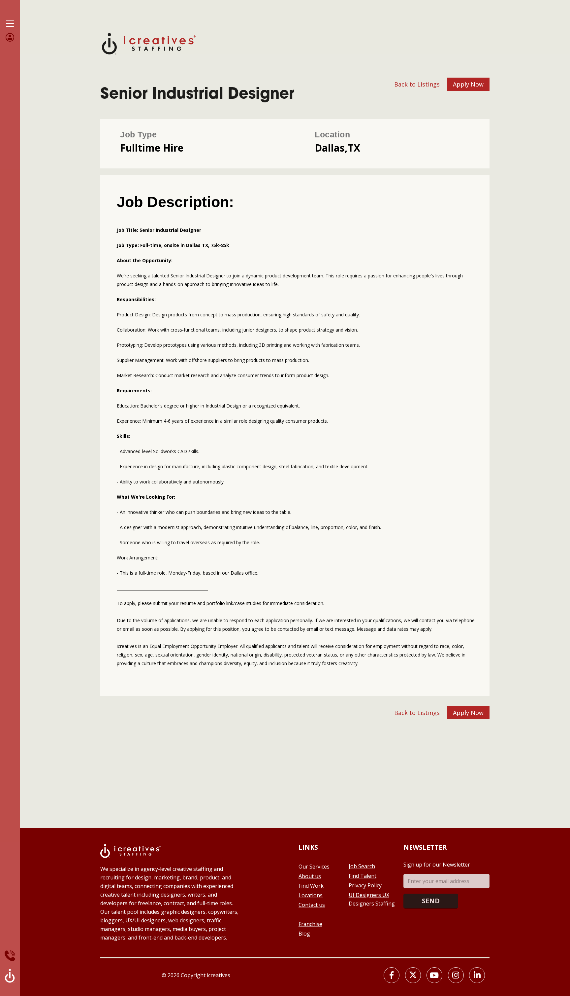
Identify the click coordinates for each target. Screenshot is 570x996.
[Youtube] (434, 975)
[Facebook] (391, 975)
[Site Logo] (149, 43)
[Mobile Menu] (10, 24)
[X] (413, 975)
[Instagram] (456, 975)
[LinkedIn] (477, 975)
